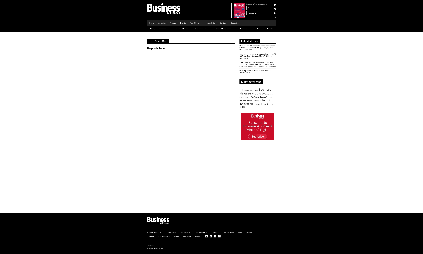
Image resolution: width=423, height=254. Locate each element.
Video (257, 29)
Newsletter (211, 23)
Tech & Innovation (223, 29)
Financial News (257, 96)
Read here (251, 13)
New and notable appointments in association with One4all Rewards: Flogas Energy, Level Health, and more (257, 48)
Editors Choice (171, 232)
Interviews (243, 29)
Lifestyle (257, 100)
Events (183, 23)
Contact (223, 23)
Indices (270, 97)
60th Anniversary (246, 90)
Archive (250, 7)
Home (151, 23)
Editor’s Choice (181, 29)
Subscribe (235, 23)
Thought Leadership (159, 29)
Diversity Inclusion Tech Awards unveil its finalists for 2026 (255, 72)
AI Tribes (255, 90)
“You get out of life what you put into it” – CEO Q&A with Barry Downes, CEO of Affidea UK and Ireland (257, 56)
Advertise (162, 23)
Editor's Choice (256, 93)
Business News (201, 29)
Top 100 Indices (196, 23)
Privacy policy (151, 246)
